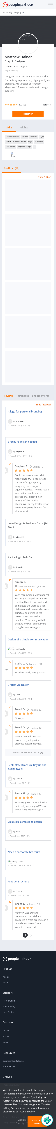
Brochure (33, 136)
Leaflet (8, 141)
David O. (19, 694)
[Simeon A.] (10, 421)
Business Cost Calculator (14, 1060)
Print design (10, 146)
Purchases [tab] (23, 395)
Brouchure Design (18, 685)
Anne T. (19, 831)
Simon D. (19, 567)
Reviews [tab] (9, 395)
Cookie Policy (27, 1111)
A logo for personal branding (25, 411)
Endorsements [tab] (40, 395)
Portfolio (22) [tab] (11, 168)
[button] (50, 5)
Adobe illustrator (12, 136)
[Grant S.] (10, 891)
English (7, 70)
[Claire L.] (11, 649)
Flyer (42, 136)
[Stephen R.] (10, 451)
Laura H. (19, 778)
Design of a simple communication (28, 639)
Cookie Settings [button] (21, 1121)
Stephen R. (20, 451)
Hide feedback (43, 404)
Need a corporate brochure (24, 852)
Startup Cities (9, 1066)
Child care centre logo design (25, 822)
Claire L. (21, 649)
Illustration (39, 141)
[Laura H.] (10, 778)
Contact (28, 113)
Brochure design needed (22, 441)
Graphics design (19, 141)
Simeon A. (20, 421)
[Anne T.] (10, 831)
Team (5, 982)
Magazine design (24, 146)
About (6, 976)
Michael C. (20, 537)
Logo (30, 141)
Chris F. (21, 861)
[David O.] (10, 694)
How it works (9, 1000)
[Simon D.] (10, 567)
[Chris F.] (11, 861)
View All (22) (44, 176)
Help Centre (8, 1012)
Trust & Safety (9, 1006)
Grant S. (19, 891)
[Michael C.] (10, 537)
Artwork (24, 136)
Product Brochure (18, 881)
